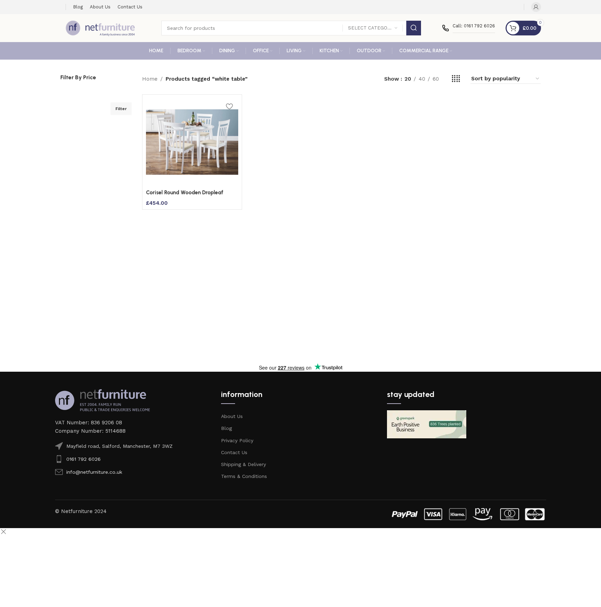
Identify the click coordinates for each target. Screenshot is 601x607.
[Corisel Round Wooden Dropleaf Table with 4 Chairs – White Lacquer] (192, 142)
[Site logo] (100, 28)
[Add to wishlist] (229, 106)
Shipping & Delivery (243, 464)
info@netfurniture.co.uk (94, 472)
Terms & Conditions (244, 476)
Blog (226, 428)
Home (150, 79)
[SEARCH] (413, 28)
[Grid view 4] (456, 79)
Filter (121, 108)
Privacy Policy (237, 440)
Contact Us (234, 452)
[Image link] (102, 400)
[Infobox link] (468, 28)
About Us (232, 416)
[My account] (536, 7)
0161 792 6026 (83, 459)
